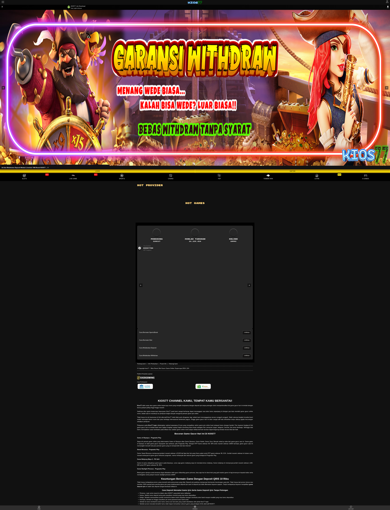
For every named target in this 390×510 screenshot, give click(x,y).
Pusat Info (163, 364)
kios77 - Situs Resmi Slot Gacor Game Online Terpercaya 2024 (165, 368)
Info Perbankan (153, 364)
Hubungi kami (173, 364)
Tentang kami (141, 364)
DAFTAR (292, 171)
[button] (3, 88)
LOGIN (97, 171)
